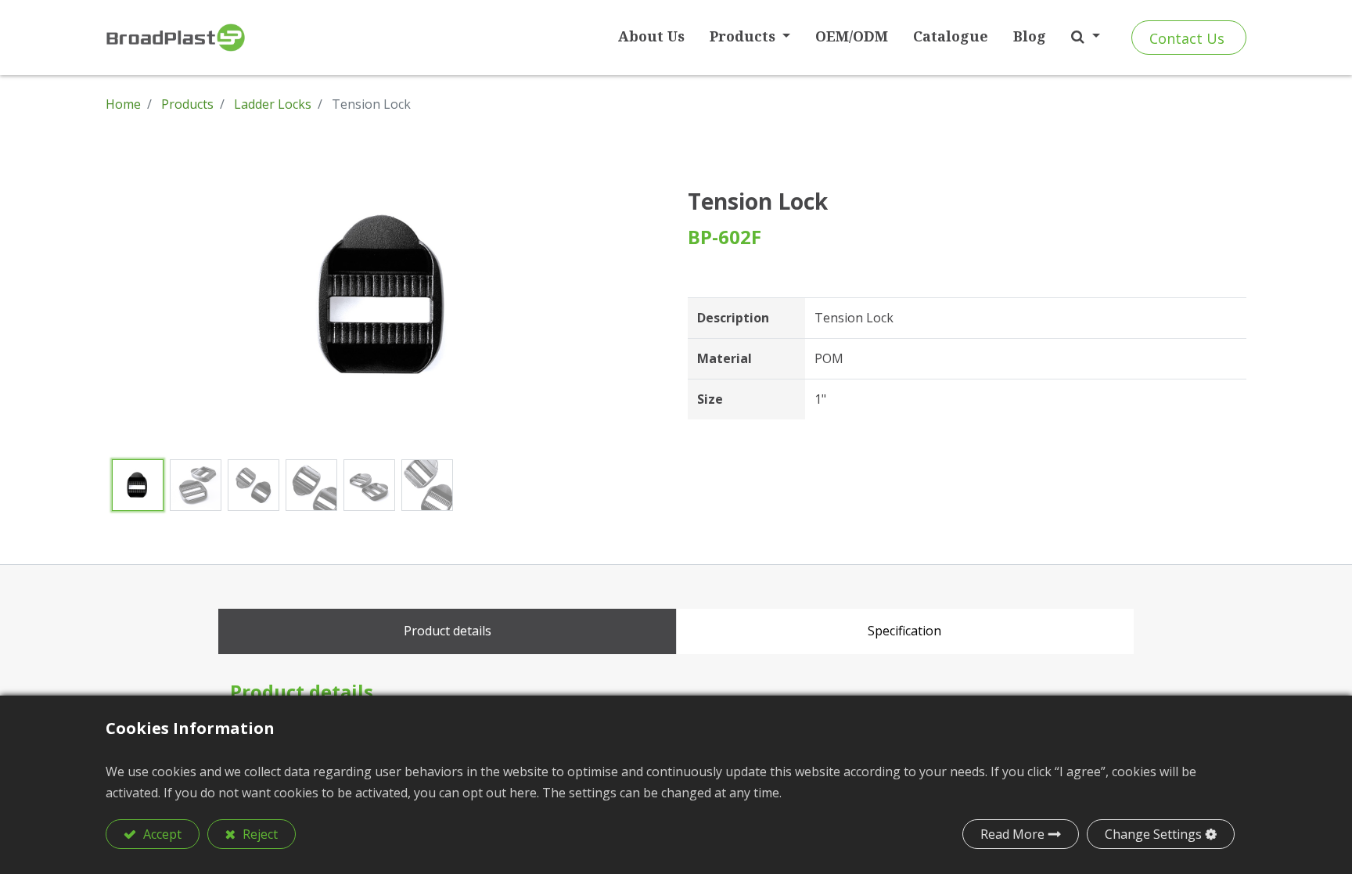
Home (123, 104)
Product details (447, 630)
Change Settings (1153, 834)
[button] (1086, 36)
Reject (258, 834)
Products (187, 104)
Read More (1012, 834)
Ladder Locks (272, 104)
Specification (904, 630)
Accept (161, 834)
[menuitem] (651, 36)
